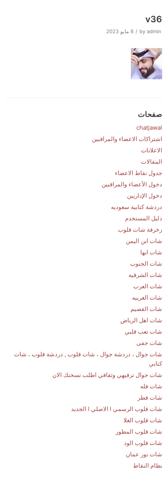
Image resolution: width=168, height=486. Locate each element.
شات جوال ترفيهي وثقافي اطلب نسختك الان (107, 375)
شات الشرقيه (145, 275)
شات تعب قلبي (143, 331)
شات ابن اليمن (144, 241)
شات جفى (149, 343)
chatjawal (149, 127)
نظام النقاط (147, 465)
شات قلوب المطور (139, 431)
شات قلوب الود (143, 443)
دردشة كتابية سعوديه (136, 207)
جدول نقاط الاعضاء (138, 173)
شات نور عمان (144, 454)
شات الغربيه (147, 297)
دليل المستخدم (143, 218)
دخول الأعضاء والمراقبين (132, 184)
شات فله (151, 386)
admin (154, 31)
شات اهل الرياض (141, 320)
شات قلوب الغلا (142, 420)
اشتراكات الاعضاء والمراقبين (127, 139)
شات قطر (150, 397)
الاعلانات (151, 150)
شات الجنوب (146, 263)
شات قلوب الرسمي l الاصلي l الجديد (116, 409)
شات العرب (147, 286)
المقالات (151, 161)
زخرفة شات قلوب (140, 229)
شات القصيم (146, 309)
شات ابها (151, 252)
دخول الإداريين (144, 195)
